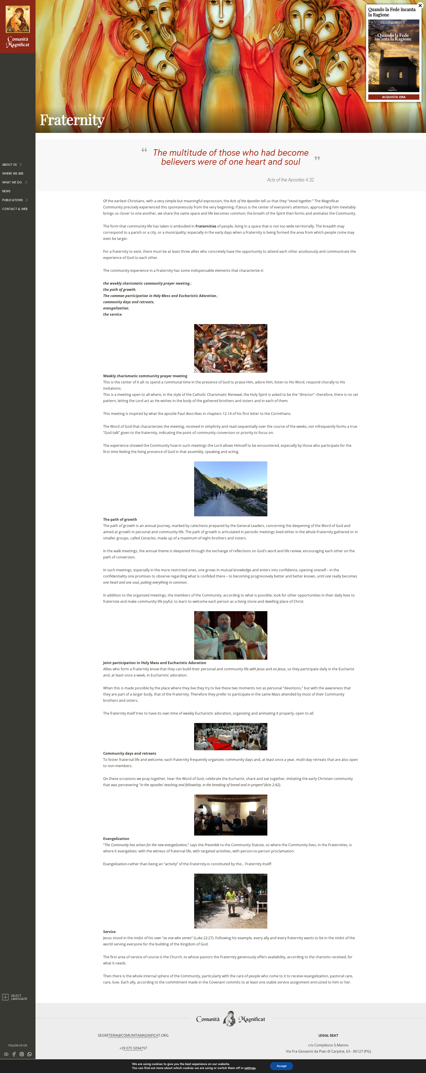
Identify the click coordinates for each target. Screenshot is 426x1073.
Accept (281, 1066)
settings (250, 1068)
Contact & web (15, 209)
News (6, 191)
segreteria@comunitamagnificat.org (133, 1035)
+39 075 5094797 (133, 1048)
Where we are (13, 173)
